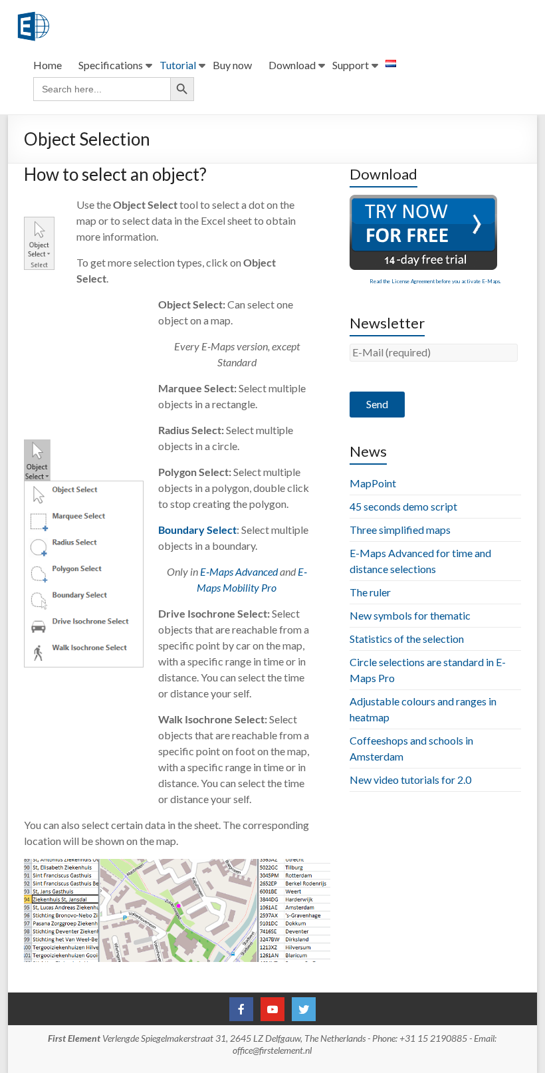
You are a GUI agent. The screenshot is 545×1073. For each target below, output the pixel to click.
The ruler (370, 592)
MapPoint (373, 483)
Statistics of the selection (407, 638)
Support (350, 65)
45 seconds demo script (403, 506)
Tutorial (178, 65)
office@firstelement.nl (272, 1050)
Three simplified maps (400, 529)
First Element (74, 1038)
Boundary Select (197, 529)
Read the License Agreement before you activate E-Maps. (435, 281)
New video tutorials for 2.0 (410, 779)
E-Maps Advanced (239, 571)
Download (292, 65)
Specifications (110, 65)
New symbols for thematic (410, 615)
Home (47, 65)
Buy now (232, 65)
